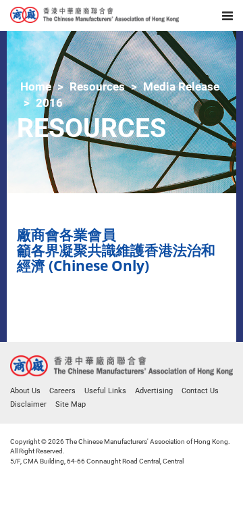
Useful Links (105, 390)
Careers (62, 390)
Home (35, 86)
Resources (97, 86)
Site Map (70, 404)
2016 (49, 102)
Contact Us (200, 390)
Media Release (181, 86)
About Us (25, 390)
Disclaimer (28, 404)
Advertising (154, 390)
